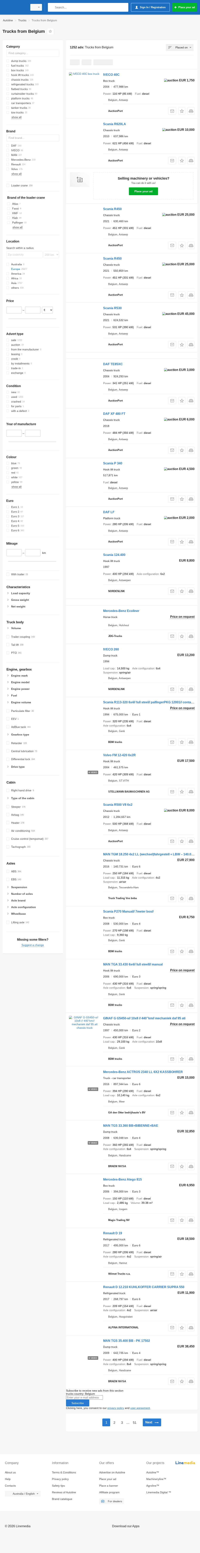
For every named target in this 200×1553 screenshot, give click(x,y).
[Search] (51, 7)
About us (10, 1472)
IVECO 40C (111, 74)
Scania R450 (112, 209)
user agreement (140, 1408)
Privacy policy (60, 1479)
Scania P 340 (112, 463)
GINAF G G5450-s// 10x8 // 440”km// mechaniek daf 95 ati (144, 1018)
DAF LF (108, 512)
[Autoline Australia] (14, 7)
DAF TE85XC (113, 364)
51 (134, 1423)
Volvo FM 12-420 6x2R (119, 755)
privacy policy (115, 1408)
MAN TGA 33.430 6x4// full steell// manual (133, 964)
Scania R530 (112, 308)
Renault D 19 (112, 1233)
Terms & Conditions (64, 1472)
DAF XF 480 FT (114, 413)
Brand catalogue (62, 1498)
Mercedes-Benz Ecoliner (121, 611)
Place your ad (143, 191)
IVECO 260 (111, 649)
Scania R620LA (114, 124)
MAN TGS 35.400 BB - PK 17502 (126, 1340)
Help (8, 1479)
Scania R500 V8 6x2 (117, 804)
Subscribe (77, 1403)
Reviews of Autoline (64, 1492)
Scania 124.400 (114, 555)
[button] (181, 111)
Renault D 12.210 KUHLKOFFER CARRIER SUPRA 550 (143, 1287)
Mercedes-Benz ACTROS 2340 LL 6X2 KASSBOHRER (143, 1072)
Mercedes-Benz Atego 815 (122, 1179)
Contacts (10, 1485)
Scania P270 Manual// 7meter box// (128, 911)
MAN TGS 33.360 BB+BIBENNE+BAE (130, 1125)
